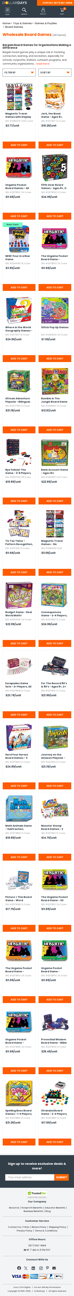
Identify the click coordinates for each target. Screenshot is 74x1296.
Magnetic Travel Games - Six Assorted (52, 542)
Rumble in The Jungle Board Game (54, 400)
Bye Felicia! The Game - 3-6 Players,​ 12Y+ (18, 471)
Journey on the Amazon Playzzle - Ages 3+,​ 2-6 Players (54, 756)
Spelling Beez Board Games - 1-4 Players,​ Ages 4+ (18, 1112)
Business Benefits (33, 1211)
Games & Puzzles (46, 23)
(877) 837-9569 (63, 2)
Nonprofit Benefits (32, 1207)
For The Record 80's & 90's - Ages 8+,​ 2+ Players (54, 685)
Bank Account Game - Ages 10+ (54, 471)
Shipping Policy (57, 1227)
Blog (48, 1211)
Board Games (14, 27)
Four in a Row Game (17, 257)
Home (6, 23)
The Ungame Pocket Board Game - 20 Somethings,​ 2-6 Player (54, 898)
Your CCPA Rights (22, 1287)
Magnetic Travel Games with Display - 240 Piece (18, 115)
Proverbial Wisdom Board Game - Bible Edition (54, 1041)
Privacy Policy (24, 1230)
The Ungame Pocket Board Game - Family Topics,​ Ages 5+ (54, 257)
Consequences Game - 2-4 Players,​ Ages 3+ (54, 614)
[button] (43, 11)
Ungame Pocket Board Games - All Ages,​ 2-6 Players (17, 186)
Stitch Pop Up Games (54, 327)
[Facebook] (19, 1268)
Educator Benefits (55, 1207)
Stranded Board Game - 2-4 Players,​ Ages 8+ (54, 1112)
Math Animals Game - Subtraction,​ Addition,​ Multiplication (18, 827)
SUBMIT (61, 1177)
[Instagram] (41, 1268)
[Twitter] (26, 1268)
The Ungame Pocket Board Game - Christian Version (18, 970)
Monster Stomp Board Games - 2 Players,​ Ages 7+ (52, 827)
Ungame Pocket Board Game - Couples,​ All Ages (52, 970)
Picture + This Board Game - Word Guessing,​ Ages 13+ (18, 898)
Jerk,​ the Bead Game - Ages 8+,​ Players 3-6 (51, 115)
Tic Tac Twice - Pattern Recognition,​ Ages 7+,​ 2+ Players (19, 542)
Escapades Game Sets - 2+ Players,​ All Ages (18, 685)
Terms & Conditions (46, 1230)
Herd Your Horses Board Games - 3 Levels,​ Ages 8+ (16, 756)
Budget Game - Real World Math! (18, 614)
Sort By (55, 72)
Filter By (19, 72)
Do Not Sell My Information (47, 1287)
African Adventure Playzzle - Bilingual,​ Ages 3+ (17, 400)
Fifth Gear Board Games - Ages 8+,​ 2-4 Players (54, 186)
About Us (14, 1207)
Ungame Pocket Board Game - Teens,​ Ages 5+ (15, 1041)
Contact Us (14, 1227)
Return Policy (39, 1227)
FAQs (26, 1227)
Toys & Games (22, 23)
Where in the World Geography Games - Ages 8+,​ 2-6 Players (18, 329)
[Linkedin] (33, 1268)
